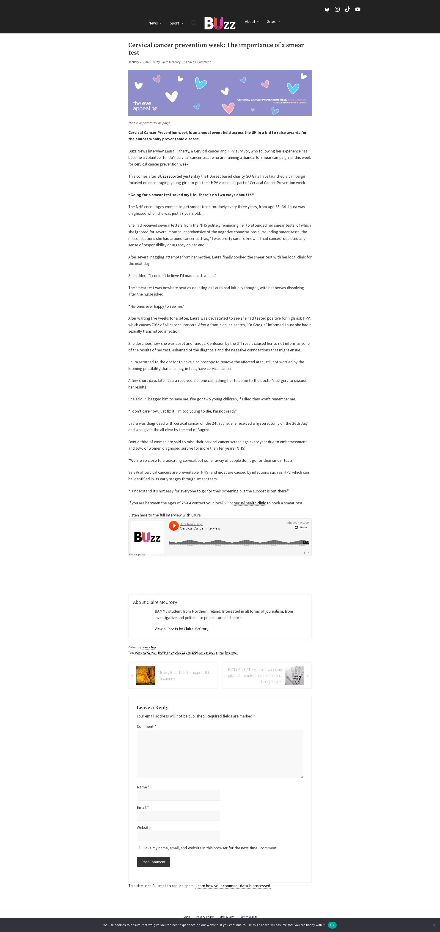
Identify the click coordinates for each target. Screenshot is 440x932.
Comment (146, 726)
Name (143, 787)
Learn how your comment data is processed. (233, 885)
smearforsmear (227, 652)
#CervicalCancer (146, 652)
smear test (206, 652)
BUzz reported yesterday (178, 176)
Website (144, 827)
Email (143, 807)
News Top (149, 647)
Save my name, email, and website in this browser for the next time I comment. (210, 847)
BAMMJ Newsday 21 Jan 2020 (178, 652)
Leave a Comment (198, 62)
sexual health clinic (250, 502)
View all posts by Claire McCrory (181, 628)
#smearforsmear (257, 157)
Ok (332, 925)
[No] (434, 925)
